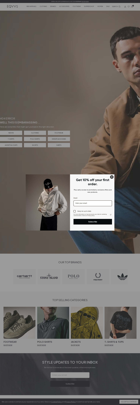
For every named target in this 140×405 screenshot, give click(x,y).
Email (75, 198)
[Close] (111, 177)
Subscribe (92, 222)
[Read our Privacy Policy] (110, 214)
